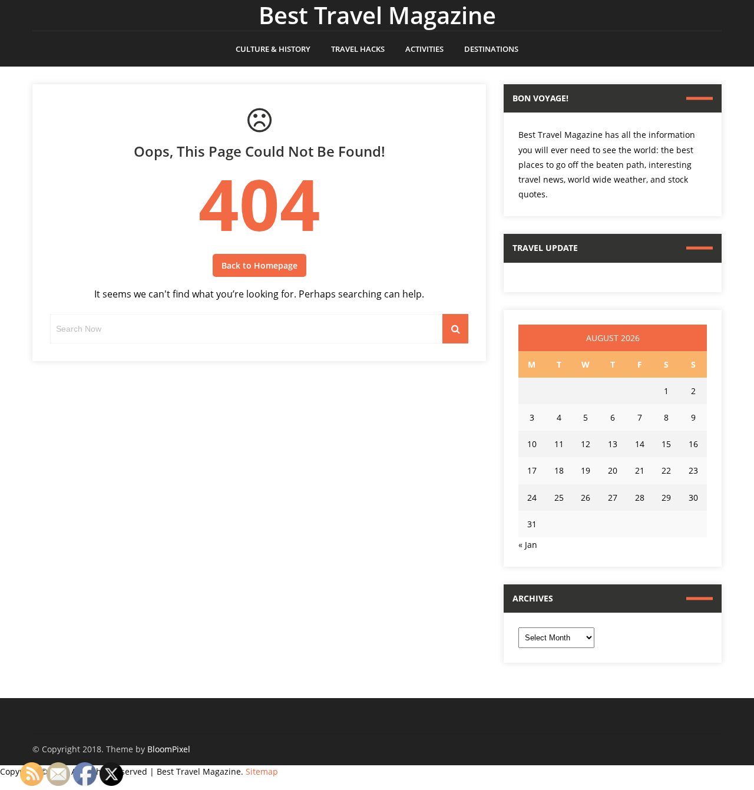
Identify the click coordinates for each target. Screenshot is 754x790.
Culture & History (273, 49)
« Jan (527, 544)
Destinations (491, 49)
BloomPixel (168, 749)
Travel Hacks (358, 49)
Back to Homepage (259, 265)
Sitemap (262, 771)
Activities (424, 49)
